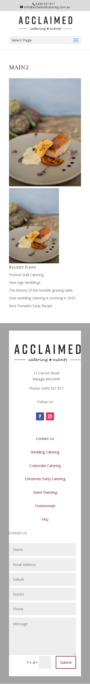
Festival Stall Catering (26, 274)
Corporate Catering (45, 465)
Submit (66, 662)
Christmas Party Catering (45, 478)
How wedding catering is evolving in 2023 (42, 298)
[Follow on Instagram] (50, 416)
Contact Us (45, 438)
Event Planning (45, 492)
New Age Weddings (24, 282)
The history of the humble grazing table (41, 290)
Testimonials (45, 505)
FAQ (45, 519)
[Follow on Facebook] (40, 416)
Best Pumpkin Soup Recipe (30, 305)
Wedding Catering (45, 452)
